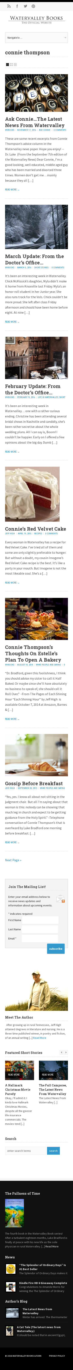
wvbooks (9, 130)
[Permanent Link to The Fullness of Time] (36, 1213)
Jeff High (10, 533)
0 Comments (60, 130)
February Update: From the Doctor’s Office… (32, 389)
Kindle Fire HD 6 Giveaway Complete (43, 1283)
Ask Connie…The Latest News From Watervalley (35, 122)
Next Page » (13, 860)
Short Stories (41, 267)
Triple (15, 64)
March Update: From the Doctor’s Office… (34, 259)
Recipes (38, 533)
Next (66, 1052)
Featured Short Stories (23, 1052)
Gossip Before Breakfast (34, 783)
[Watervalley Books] (36, 27)
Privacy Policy (57, 1355)
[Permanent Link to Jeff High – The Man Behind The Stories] (36, 990)
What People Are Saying (48, 664)
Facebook (17, 6)
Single (7, 64)
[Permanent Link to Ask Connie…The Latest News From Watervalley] (36, 110)
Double (11, 64)
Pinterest (33, 6)
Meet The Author (19, 1017)
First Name (15, 920)
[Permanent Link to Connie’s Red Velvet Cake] (32, 520)
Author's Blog (16, 1301)
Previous (61, 1052)
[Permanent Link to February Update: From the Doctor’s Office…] (36, 378)
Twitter (25, 6)
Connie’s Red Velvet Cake (35, 529)
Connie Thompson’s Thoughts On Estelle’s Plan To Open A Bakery (33, 653)
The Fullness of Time (22, 1193)
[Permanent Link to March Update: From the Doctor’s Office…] (36, 248)
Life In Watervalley (48, 397)
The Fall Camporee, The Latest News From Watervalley (53, 1089)
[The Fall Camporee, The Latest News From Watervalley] (53, 1070)
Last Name (14, 929)
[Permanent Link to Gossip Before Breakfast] (36, 775)
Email (12, 938)
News (10, 1257)
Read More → (12, 189)
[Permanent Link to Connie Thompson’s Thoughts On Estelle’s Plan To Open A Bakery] (36, 639)
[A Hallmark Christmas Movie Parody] (19, 1070)
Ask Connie (44, 130)
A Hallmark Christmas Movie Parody (17, 1089)
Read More (39, 1038)
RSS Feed (9, 6)
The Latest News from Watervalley (37, 1311)
